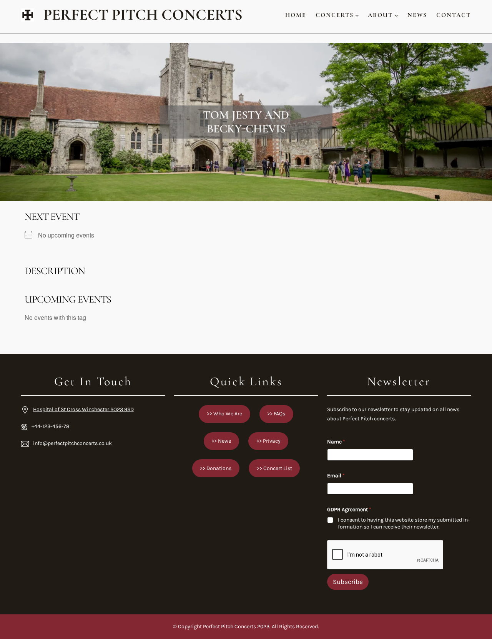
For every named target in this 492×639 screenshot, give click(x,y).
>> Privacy (268, 441)
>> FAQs (276, 413)
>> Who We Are (224, 413)
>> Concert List (274, 468)
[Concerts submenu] (357, 15)
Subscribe (348, 581)
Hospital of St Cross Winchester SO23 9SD (83, 409)
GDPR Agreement (349, 509)
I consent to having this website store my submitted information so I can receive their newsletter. (404, 523)
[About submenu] (396, 15)
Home (295, 15)
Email (336, 475)
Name (336, 441)
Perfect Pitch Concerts (143, 14)
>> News (221, 441)
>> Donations (215, 468)
